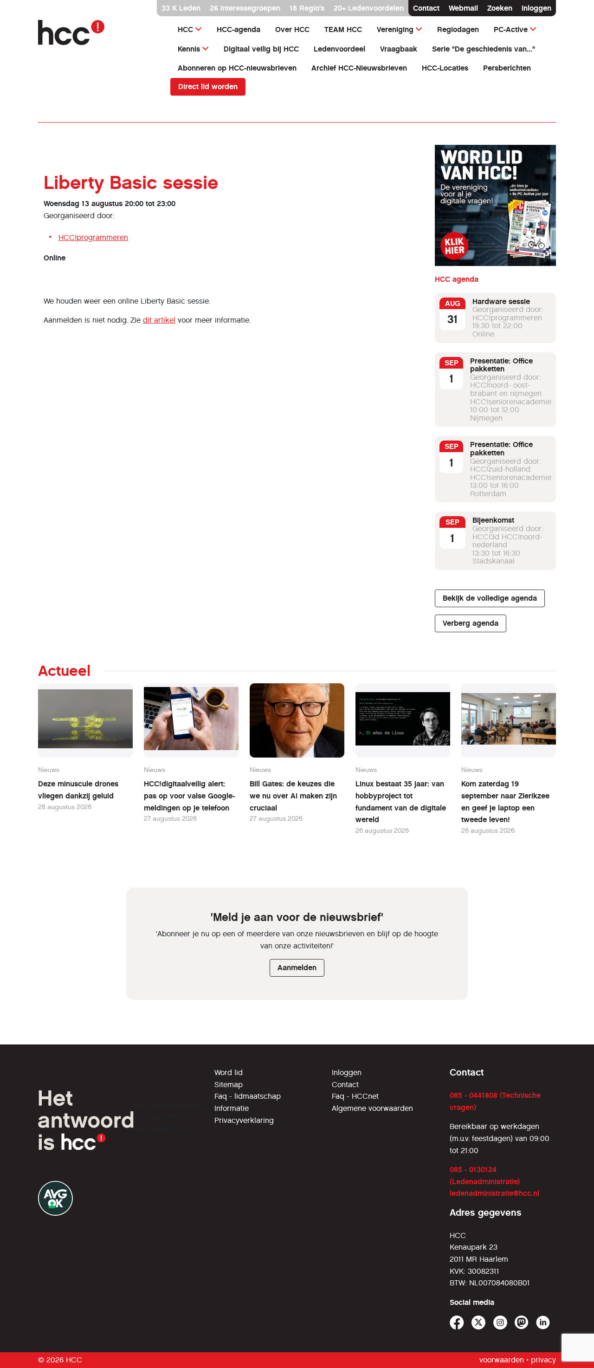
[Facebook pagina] (457, 1323)
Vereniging (395, 29)
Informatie (231, 1108)
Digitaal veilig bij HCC (261, 49)
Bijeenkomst (493, 520)
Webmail (463, 8)
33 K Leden (180, 8)
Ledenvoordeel (339, 49)
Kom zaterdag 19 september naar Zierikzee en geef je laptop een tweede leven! (505, 801)
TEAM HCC (343, 29)
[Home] (98, 32)
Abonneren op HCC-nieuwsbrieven (237, 68)
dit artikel (159, 320)
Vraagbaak (398, 49)
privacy (543, 1359)
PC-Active (511, 29)
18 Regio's (307, 8)
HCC (185, 29)
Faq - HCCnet (355, 1096)
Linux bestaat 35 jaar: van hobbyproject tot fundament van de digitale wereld (400, 801)
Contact (426, 8)
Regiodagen (458, 29)
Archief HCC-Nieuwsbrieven (359, 68)
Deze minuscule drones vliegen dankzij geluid (78, 789)
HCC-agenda (238, 29)
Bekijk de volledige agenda (490, 598)
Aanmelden (297, 967)
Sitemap (228, 1084)
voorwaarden (501, 1359)
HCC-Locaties (445, 68)
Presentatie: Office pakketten (501, 365)
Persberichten (507, 68)
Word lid (228, 1072)
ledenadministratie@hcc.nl (494, 1193)
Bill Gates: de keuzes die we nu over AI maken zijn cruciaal (293, 795)
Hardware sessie (501, 301)
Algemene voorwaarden (372, 1108)
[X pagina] (478, 1323)
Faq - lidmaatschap (247, 1096)
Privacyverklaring (244, 1120)
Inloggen (536, 8)
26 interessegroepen (245, 8)
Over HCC (292, 29)
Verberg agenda (470, 623)
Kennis (189, 49)
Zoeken (499, 8)
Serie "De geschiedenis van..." (483, 49)
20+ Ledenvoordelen (369, 8)
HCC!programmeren (93, 237)
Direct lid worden (208, 86)
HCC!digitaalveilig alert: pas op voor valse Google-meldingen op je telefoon (189, 795)
